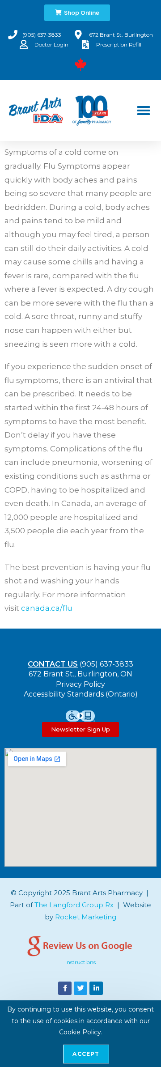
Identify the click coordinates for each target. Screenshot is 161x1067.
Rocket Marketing (85, 917)
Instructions (80, 962)
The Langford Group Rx (74, 905)
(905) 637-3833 (106, 664)
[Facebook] (65, 988)
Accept (85, 1053)
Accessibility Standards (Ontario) (81, 694)
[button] (143, 110)
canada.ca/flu (46, 608)
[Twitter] (80, 988)
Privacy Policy (80, 684)
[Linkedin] (96, 988)
